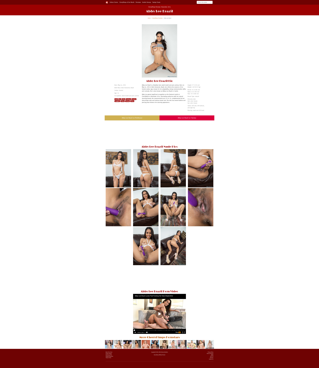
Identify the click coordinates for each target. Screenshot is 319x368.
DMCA (212, 355)
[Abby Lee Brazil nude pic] (118, 168)
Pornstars (138, 2)
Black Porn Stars (109, 352)
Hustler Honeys (146, 2)
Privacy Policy (210, 352)
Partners (211, 357)
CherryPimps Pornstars (157, 18)
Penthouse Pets (109, 355)
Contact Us (211, 359)
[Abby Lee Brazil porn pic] (118, 207)
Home (149, 18)
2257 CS (211, 356)
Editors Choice (114, 2)
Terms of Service (210, 353)
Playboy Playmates (109, 356)
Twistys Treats (156, 2)
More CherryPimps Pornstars (159, 337)
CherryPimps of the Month (126, 2)
